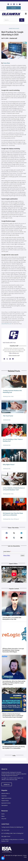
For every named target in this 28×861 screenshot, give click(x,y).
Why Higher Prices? (9, 464)
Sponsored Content (5, 803)
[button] (8, 4)
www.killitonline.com (6, 323)
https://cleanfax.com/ (14, 353)
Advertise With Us (5, 793)
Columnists (4, 795)
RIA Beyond (16, 519)
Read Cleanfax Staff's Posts (9, 342)
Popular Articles (5, 800)
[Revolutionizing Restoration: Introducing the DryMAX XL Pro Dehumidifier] (14, 735)
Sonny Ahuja (6, 63)
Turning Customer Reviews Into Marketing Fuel (12, 827)
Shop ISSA (3, 818)
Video (12, 396)
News (12, 519)
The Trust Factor (8, 416)
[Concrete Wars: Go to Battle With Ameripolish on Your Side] (14, 606)
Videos (3, 816)
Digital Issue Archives (6, 798)
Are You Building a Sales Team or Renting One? (12, 833)
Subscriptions (4, 805)
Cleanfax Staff (13, 38)
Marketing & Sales (14, 28)
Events (3, 814)
